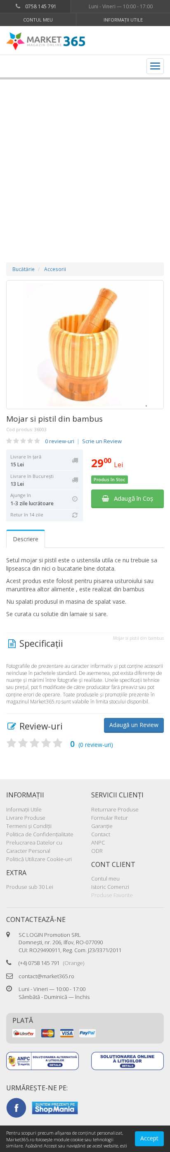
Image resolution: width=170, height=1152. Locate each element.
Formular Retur (109, 817)
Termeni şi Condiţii (29, 826)
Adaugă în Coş (131, 498)
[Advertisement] (85, 162)
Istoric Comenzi (110, 886)
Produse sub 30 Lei (29, 886)
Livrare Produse (25, 817)
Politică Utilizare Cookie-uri (39, 859)
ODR (97, 850)
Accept (149, 1138)
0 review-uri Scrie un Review (83, 441)
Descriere (25, 539)
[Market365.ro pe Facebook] (16, 1107)
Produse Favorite (112, 895)
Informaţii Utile (123, 20)
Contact (100, 834)
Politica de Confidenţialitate (39, 834)
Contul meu (38, 20)
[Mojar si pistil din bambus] (85, 344)
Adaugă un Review (133, 725)
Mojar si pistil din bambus (54, 418)
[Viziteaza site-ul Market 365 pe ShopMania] (55, 1107)
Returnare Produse (115, 809)
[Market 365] (45, 41)
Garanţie (102, 826)
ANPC (98, 842)
